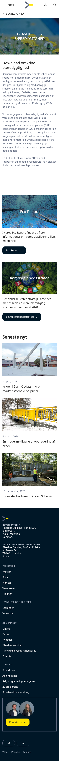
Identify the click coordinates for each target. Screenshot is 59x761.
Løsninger (8, 608)
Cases (5, 634)
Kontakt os (8, 670)
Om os (6, 628)
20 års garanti (10, 686)
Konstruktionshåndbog (15, 692)
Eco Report (12, 250)
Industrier (8, 613)
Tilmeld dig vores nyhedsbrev (19, 650)
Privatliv (15, 751)
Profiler (6, 571)
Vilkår (5, 751)
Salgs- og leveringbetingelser (19, 681)
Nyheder (7, 639)
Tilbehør (7, 593)
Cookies (27, 751)
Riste (5, 577)
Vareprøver (8, 588)
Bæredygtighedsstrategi (20, 316)
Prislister (7, 656)
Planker (6, 582)
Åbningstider (9, 675)
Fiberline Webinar (12, 645)
